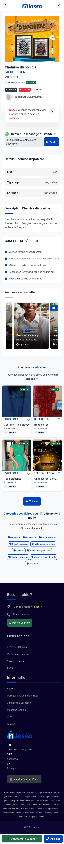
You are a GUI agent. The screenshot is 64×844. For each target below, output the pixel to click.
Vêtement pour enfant (44, 543)
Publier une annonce (18, 654)
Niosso (13, 110)
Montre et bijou (49, 537)
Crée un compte (15, 661)
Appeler (55, 839)
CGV (9, 717)
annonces (14, 118)
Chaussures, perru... (46, 479)
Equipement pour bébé (39, 550)
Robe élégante (12, 479)
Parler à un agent (21, 622)
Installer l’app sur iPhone (26, 779)
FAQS (10, 668)
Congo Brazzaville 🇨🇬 (26, 607)
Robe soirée (41, 425)
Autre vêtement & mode (45, 557)
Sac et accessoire (20, 543)
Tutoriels (11, 724)
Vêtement (15, 537)
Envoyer (51, 142)
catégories (31, 524)
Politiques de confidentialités (22, 696)
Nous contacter (21, 614)
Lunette (19, 550)
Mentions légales (16, 710)
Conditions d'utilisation (19, 703)
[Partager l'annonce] (58, 5)
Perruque (33, 563)
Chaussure (31, 537)
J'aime (37, 89)
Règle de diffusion (17, 647)
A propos (12, 688)
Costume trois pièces (17, 425)
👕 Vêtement (10, 432)
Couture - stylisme (19, 557)
